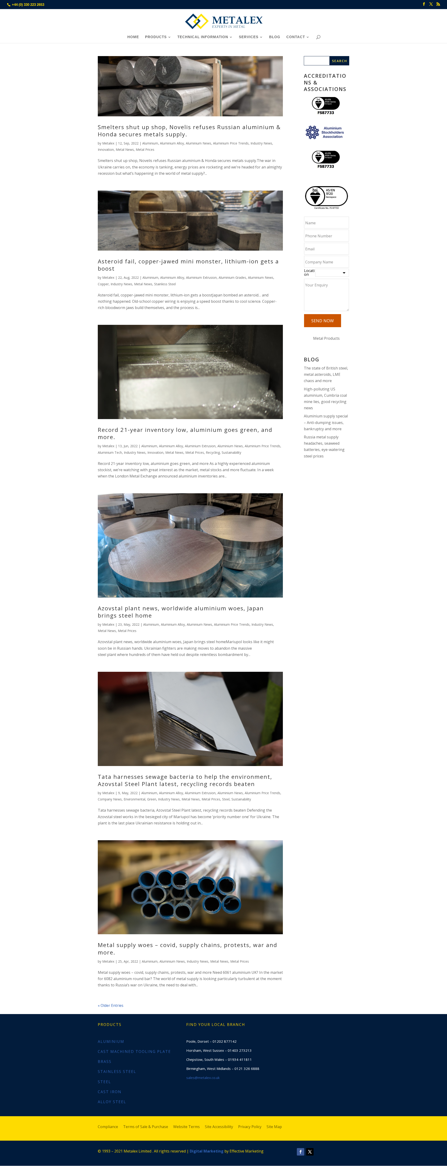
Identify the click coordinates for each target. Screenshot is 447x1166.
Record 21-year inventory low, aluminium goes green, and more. (185, 433)
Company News (110, 799)
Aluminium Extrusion (201, 277)
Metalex (108, 143)
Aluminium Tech (110, 452)
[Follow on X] (310, 1152)
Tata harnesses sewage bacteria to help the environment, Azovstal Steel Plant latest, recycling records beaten (185, 780)
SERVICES (248, 37)
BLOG (274, 37)
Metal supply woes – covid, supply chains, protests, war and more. (187, 948)
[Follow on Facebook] (300, 1152)
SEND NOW (322, 320)
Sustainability (231, 452)
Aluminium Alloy (172, 143)
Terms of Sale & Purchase (145, 1127)
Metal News (125, 149)
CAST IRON (110, 1091)
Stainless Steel (165, 284)
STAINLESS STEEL (117, 1071)
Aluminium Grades (232, 277)
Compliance (108, 1127)
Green (151, 799)
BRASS (105, 1061)
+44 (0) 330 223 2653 (28, 5)
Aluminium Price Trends (231, 143)
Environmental (134, 799)
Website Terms (186, 1127)
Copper (103, 284)
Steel (226, 799)
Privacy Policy (249, 1127)
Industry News (261, 143)
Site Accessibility (219, 1127)
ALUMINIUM (111, 1041)
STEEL (104, 1081)
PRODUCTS (156, 37)
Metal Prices (145, 149)
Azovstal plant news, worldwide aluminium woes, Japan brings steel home (181, 611)
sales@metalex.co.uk (203, 1077)
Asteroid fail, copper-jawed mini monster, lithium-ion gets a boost (188, 264)
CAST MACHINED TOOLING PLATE (134, 1051)
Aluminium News (198, 143)
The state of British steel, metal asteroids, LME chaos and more (326, 374)
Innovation (106, 149)
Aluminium (150, 143)
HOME (133, 37)
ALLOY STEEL (112, 1101)
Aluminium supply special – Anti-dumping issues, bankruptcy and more (326, 422)
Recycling (213, 452)
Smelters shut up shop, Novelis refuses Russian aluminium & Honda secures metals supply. (189, 130)
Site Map (274, 1127)
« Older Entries (110, 1005)
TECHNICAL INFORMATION (202, 37)
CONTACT (295, 37)
